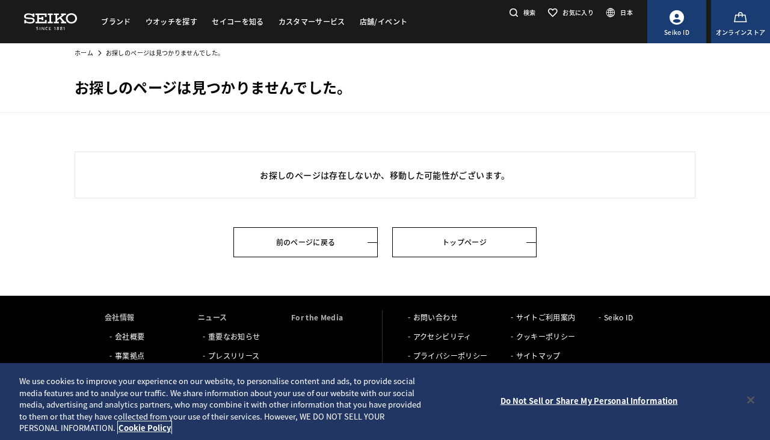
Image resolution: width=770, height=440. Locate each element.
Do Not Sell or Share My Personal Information (589, 400)
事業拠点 (129, 355)
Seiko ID (618, 317)
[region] (385, 401)
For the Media (317, 317)
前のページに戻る (306, 242)
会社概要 (129, 336)
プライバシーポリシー (450, 355)
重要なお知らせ (234, 336)
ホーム (84, 52)
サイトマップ (538, 355)
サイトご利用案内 (546, 317)
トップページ (464, 242)
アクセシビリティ (442, 336)
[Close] (751, 400)
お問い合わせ (435, 317)
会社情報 (119, 317)
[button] (521, 12)
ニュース (212, 317)
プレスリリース (233, 355)
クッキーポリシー (546, 336)
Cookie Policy (145, 427)
